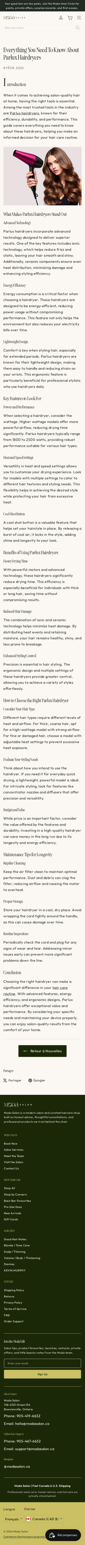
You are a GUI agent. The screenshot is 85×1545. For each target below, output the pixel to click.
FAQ (7, 1315)
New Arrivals (12, 1213)
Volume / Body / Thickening (22, 1258)
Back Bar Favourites (17, 1201)
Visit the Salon (13, 1162)
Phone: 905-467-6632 (22, 1441)
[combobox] (42, 28)
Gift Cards (11, 1219)
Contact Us (11, 1168)
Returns (9, 1296)
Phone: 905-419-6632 (22, 1416)
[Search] (78, 28)
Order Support (14, 1321)
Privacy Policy (13, 1302)
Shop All (9, 1188)
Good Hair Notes (15, 1239)
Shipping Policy (14, 1290)
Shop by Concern (15, 1194)
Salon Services (14, 1149)
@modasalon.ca (17, 1466)
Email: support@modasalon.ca (29, 1449)
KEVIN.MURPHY (15, 1270)
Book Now (10, 1143)
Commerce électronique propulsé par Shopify (31, 1536)
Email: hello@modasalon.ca (26, 1423)
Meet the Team (14, 1156)
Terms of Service (15, 1309)
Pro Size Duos (13, 1207)
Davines (9, 1264)
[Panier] (70, 17)
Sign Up (43, 1374)
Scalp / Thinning (15, 1251)
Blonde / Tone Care (17, 1245)
